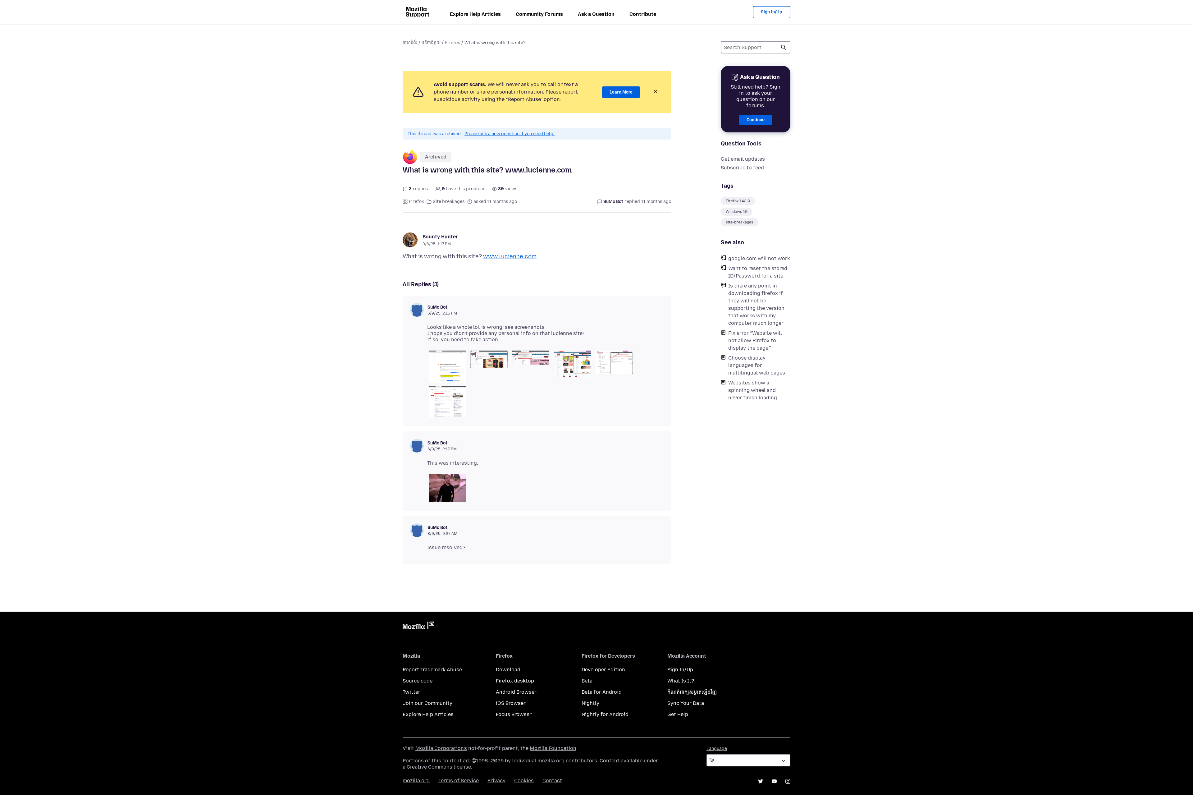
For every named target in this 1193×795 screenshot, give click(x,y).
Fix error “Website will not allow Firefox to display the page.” (755, 340)
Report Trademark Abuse (432, 670)
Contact (552, 781)
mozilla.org (416, 781)
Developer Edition (603, 670)
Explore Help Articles (475, 14)
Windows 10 (736, 211)
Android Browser (516, 692)
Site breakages (449, 201)
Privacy (496, 781)
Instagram (787, 781)
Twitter (411, 692)
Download (508, 670)
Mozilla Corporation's (441, 748)
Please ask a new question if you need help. (509, 133)
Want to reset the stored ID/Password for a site (757, 272)
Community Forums (539, 14)
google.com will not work (759, 258)
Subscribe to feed (742, 168)
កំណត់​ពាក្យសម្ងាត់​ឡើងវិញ (692, 692)
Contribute (642, 14)
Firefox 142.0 (738, 201)
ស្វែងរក (783, 47)
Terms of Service (458, 781)
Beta (587, 681)
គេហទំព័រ (410, 42)
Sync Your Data (685, 703)
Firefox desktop (515, 681)
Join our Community (427, 703)
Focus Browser (514, 714)
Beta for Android (602, 692)
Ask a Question (596, 14)
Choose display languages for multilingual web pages (756, 365)
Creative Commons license (439, 767)
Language (716, 748)
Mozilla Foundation (553, 748)
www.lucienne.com (510, 256)
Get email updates (743, 159)
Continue (756, 119)
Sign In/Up (771, 12)
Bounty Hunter (440, 237)
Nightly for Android (605, 714)
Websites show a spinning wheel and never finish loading (752, 390)
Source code (417, 681)
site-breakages (739, 222)
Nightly (590, 703)
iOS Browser (511, 703)
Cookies (524, 781)
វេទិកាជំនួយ (431, 42)
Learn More (621, 92)
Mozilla (418, 627)
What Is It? (680, 681)
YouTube (774, 781)
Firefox (452, 42)
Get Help (677, 714)
